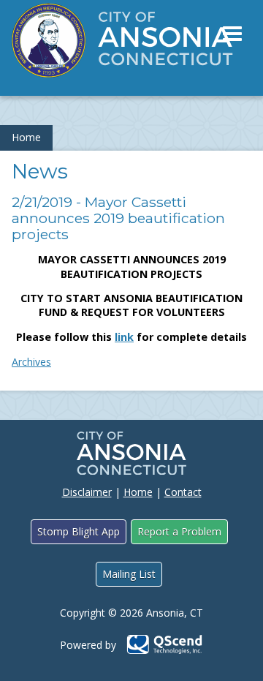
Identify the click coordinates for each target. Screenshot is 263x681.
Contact (183, 492)
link (124, 337)
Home (26, 137)
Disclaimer (87, 492)
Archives (31, 362)
